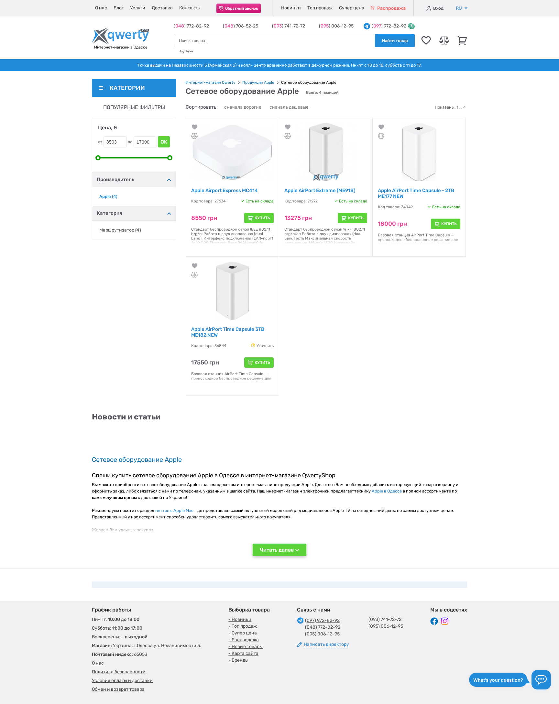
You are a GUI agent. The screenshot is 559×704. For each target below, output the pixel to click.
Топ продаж (320, 8)
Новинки (291, 8)
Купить (262, 218)
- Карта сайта (243, 653)
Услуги (137, 8)
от (100, 142)
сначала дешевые (289, 107)
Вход (438, 8)
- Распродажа (243, 640)
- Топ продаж (242, 626)
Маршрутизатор (120, 230)
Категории (127, 88)
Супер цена (351, 8)
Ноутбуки (186, 51)
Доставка (162, 8)
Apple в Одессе (387, 491)
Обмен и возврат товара (118, 689)
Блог (119, 8)
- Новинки (239, 619)
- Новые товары (245, 646)
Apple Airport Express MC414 (224, 190)
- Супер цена (242, 633)
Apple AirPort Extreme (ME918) (319, 190)
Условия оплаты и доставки (122, 680)
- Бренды (238, 660)
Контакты (190, 8)
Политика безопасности (119, 672)
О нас (101, 8)
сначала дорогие (242, 107)
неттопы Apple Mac (174, 510)
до (130, 142)
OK (163, 142)
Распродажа (391, 8)
